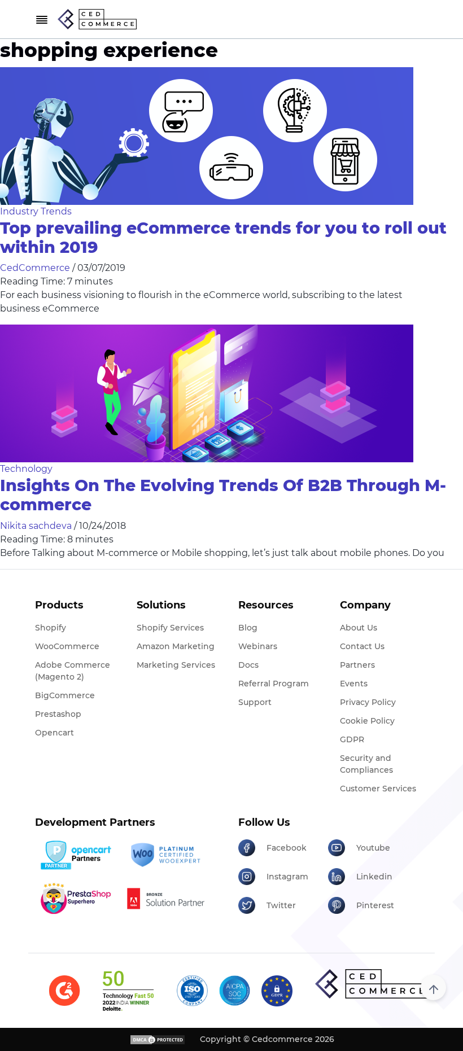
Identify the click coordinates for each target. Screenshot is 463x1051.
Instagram (287, 877)
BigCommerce (65, 695)
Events (354, 683)
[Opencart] (75, 855)
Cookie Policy (367, 721)
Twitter (281, 905)
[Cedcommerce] (371, 984)
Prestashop (58, 714)
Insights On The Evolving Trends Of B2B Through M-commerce (223, 494)
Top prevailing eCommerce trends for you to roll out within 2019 (223, 237)
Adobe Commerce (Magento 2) (72, 671)
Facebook (287, 848)
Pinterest (375, 905)
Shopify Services (170, 628)
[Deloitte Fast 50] (127, 990)
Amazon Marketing (176, 646)
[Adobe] (165, 898)
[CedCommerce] (97, 19)
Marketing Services (176, 665)
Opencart (54, 733)
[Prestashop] (75, 898)
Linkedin (374, 877)
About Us (358, 628)
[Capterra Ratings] (64, 990)
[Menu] (42, 19)
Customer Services (378, 788)
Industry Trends (36, 211)
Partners (357, 665)
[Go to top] (433, 987)
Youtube (373, 848)
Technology (26, 468)
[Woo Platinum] (165, 855)
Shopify (50, 628)
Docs (248, 665)
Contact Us (362, 646)
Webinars (257, 646)
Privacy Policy (368, 702)
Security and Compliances (366, 764)
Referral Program (273, 683)
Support (255, 702)
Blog (247, 628)
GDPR (352, 739)
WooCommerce (67, 646)
